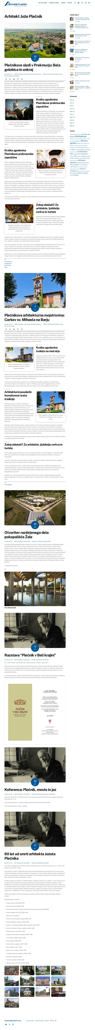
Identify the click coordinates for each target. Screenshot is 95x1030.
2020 (71, 111)
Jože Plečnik (27, 74)
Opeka (12, 326)
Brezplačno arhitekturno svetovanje (76, 145)
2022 (71, 117)
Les (75, 156)
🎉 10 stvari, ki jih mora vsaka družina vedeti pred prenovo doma (82, 74)
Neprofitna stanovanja (74, 160)
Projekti (63, 2)
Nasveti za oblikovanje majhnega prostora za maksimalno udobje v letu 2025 (79, 27)
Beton (77, 141)
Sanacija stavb (80, 171)
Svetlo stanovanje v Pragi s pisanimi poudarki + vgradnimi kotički (82, 88)
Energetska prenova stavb (84, 149)
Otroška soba (81, 164)
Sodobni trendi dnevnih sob (82, 81)
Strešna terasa (73, 173)
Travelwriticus (8, 261)
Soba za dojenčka (86, 171)
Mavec (84, 156)
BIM (80, 141)
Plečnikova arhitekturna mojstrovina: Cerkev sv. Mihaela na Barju (34, 317)
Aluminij (72, 134)
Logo (81, 156)
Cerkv (61, 324)
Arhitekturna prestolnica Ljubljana (76, 138)
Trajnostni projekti (82, 173)
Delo (5, 267)
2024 (71, 123)
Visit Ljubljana (8, 484)
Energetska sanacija (73, 151)
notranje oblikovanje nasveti (82, 162)
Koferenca (72, 156)
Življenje (76, 175)
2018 (71, 105)
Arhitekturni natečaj (86, 138)
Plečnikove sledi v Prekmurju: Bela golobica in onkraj (32, 67)
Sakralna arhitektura (36, 74)
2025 (15, 74)
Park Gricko (7, 265)
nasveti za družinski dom (84, 158)
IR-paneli (75, 154)
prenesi (25, 806)
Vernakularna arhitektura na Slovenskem (82, 58)
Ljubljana (78, 156)
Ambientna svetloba (78, 134)
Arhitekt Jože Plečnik (48, 74)
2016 (71, 100)
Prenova (75, 166)
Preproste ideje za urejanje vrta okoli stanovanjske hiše (82, 18)
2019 (71, 108)
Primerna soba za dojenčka (82, 166)
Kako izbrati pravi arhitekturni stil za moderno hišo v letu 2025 (82, 43)
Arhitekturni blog (54, 2)
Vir (5, 569)
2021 (15, 541)
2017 (15, 659)
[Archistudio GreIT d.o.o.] (15, 6)
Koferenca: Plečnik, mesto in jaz (30, 789)
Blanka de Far (8, 74)
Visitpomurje (7, 263)
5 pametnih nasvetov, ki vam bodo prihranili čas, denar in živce (82, 66)
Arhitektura (20, 74)
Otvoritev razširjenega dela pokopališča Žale (26, 534)
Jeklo (78, 154)
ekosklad (76, 149)
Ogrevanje (72, 164)
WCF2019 (71, 175)
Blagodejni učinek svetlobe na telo (82, 143)
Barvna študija (43, 2)
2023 (71, 120)
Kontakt (70, 2)
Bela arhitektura (73, 141)
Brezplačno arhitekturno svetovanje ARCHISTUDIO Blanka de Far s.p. (79, 147)
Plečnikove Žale (47, 541)
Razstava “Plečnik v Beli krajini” (30, 655)
